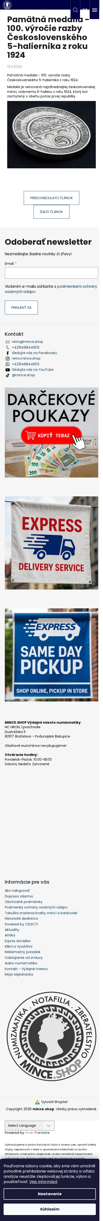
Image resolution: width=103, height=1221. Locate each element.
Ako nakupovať (17, 890)
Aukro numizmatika (21, 963)
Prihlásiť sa (21, 307)
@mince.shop (23, 375)
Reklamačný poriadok (22, 952)
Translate (42, 1132)
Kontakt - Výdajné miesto (26, 968)
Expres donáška (17, 941)
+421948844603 (25, 347)
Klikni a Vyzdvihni (18, 946)
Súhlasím (49, 1209)
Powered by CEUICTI (21, 924)
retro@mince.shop (27, 341)
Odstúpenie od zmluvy (24, 957)
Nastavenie (50, 1194)
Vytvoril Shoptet (54, 1102)
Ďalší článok (51, 211)
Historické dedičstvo (21, 918)
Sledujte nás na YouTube (33, 369)
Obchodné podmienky (23, 901)
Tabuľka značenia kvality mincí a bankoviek (41, 913)
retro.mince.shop (26, 358)
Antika (10, 935)
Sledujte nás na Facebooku (34, 352)
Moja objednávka (19, 974)
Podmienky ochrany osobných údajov (36, 907)
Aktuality (12, 929)
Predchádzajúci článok (51, 198)
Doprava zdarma (19, 896)
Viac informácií (43, 1181)
